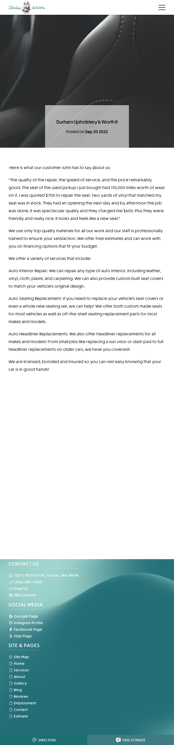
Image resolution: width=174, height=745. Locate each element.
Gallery (20, 683)
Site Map (21, 657)
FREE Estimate (24, 595)
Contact (20, 709)
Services (21, 670)
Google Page (25, 616)
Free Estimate (134, 740)
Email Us (20, 588)
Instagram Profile (28, 622)
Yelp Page (22, 636)
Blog (17, 690)
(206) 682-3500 (27, 582)
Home (19, 663)
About (19, 676)
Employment (24, 703)
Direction (47, 740)
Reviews (20, 696)
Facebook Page (27, 629)
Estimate (20, 716)
